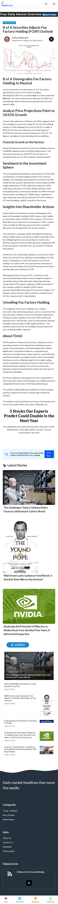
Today (5, 811)
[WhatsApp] (50, 900)
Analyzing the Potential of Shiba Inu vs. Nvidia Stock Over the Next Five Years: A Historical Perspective (27, 630)
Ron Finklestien (21, 38)
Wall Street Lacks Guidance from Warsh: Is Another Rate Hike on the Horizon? (20, 698)
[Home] (6, 900)
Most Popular (9, 815)
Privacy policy (9, 851)
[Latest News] (20, 900)
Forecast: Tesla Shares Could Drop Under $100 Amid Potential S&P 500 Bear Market (20, 749)
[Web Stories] (35, 900)
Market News (9, 23)
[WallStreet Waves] (7, 4)
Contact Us (8, 842)
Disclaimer (7, 847)
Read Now (49, 454)
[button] (46, 4)
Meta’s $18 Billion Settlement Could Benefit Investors (20, 685)
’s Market (13, 811)
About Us (7, 838)
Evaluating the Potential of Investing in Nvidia (20, 722)
